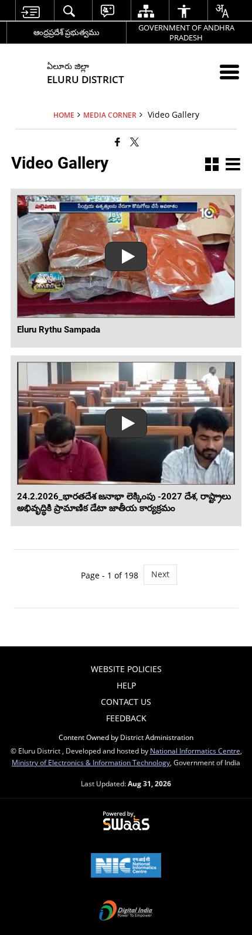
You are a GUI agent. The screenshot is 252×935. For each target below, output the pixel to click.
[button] (212, 165)
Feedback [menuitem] (126, 718)
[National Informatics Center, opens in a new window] (126, 866)
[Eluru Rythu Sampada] (126, 256)
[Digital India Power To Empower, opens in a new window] (126, 911)
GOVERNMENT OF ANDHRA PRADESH (186, 32)
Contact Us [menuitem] (126, 701)
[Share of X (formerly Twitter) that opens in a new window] (134, 141)
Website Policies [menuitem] (126, 668)
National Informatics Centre (195, 750)
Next (160, 574)
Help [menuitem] (126, 685)
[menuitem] (30, 11)
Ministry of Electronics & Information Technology (91, 762)
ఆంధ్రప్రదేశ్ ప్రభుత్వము (66, 32)
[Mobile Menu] (229, 71)
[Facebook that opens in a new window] (117, 141)
